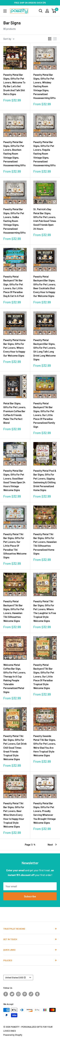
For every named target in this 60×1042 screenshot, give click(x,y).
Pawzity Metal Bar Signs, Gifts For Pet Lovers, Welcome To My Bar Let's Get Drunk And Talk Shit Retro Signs (14, 84)
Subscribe (30, 896)
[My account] (47, 11)
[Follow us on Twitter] (12, 994)
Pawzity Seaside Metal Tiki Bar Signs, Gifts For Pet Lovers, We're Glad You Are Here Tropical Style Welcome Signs (44, 745)
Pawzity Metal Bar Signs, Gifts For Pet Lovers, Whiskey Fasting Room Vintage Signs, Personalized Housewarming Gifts (44, 86)
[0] (54, 11)
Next (50, 844)
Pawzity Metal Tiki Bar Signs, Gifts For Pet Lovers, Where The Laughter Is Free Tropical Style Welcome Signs (44, 611)
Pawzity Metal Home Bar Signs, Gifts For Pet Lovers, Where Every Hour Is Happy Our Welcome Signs (14, 347)
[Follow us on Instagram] (18, 994)
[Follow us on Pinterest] (24, 994)
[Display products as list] (55, 38)
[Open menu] (5, 11)
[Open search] (40, 11)
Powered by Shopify (12, 1034)
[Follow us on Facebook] (5, 994)
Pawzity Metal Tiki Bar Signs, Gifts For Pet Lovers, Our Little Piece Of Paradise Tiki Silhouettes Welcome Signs (14, 546)
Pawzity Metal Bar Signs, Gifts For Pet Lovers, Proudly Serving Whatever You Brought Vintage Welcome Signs (44, 813)
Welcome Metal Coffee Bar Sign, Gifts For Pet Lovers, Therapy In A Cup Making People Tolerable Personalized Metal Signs (14, 678)
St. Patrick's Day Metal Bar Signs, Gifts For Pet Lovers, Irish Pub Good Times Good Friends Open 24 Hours (44, 219)
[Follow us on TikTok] (31, 994)
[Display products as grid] (49, 38)
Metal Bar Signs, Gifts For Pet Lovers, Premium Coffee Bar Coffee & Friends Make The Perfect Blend (14, 413)
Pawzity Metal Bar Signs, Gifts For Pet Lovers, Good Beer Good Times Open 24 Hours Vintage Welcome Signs (14, 480)
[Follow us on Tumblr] (37, 994)
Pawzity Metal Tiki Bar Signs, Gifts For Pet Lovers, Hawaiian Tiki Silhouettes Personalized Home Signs (45, 544)
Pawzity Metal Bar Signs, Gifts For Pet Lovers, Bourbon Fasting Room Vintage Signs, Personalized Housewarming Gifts (14, 154)
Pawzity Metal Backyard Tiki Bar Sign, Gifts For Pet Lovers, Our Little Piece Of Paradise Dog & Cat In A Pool (13, 286)
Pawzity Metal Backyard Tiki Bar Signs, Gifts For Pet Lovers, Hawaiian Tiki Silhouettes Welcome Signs (13, 611)
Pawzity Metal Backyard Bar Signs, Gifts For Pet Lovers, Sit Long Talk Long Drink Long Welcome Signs (44, 349)
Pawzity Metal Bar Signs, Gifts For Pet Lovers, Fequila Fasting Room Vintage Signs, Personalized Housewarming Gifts (44, 154)
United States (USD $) (15, 977)
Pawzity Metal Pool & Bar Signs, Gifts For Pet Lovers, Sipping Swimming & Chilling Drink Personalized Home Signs (44, 480)
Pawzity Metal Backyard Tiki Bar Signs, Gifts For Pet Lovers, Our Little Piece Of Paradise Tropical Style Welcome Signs (43, 676)
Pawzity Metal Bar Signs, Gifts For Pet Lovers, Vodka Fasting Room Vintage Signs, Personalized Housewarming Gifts (14, 221)
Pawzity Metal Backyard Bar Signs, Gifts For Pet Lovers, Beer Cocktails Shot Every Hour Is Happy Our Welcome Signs (44, 286)
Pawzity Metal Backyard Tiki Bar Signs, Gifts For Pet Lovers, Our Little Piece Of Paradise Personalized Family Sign (44, 415)
